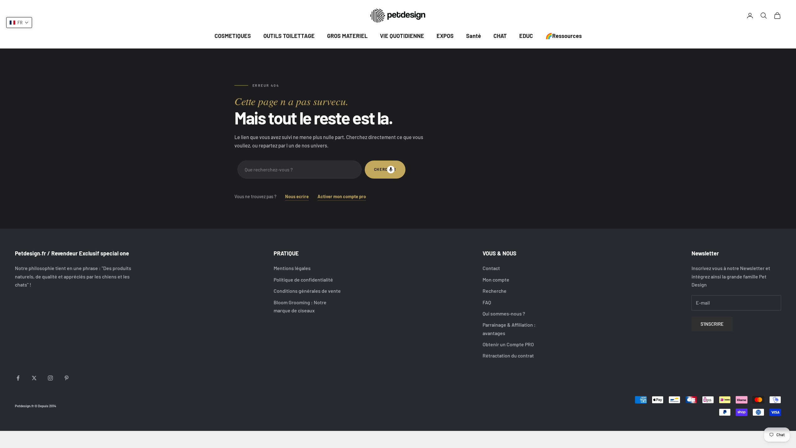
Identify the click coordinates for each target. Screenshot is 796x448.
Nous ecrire (297, 196)
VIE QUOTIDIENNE (402, 35)
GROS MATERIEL (347, 35)
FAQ (487, 302)
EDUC (526, 35)
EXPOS (445, 35)
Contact (491, 268)
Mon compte (496, 279)
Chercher (385, 169)
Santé (473, 35)
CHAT (500, 35)
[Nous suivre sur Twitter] (34, 378)
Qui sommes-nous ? (504, 313)
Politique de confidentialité (303, 279)
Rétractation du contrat (508, 355)
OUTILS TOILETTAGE (289, 35)
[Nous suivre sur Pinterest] (66, 378)
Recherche (495, 291)
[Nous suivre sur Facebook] (18, 378)
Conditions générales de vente (307, 291)
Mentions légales (292, 268)
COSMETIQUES (233, 35)
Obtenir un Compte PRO (508, 344)
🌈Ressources (563, 35)
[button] (19, 22)
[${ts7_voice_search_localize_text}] (391, 170)
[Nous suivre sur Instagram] (50, 378)
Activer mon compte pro (341, 196)
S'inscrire (712, 324)
